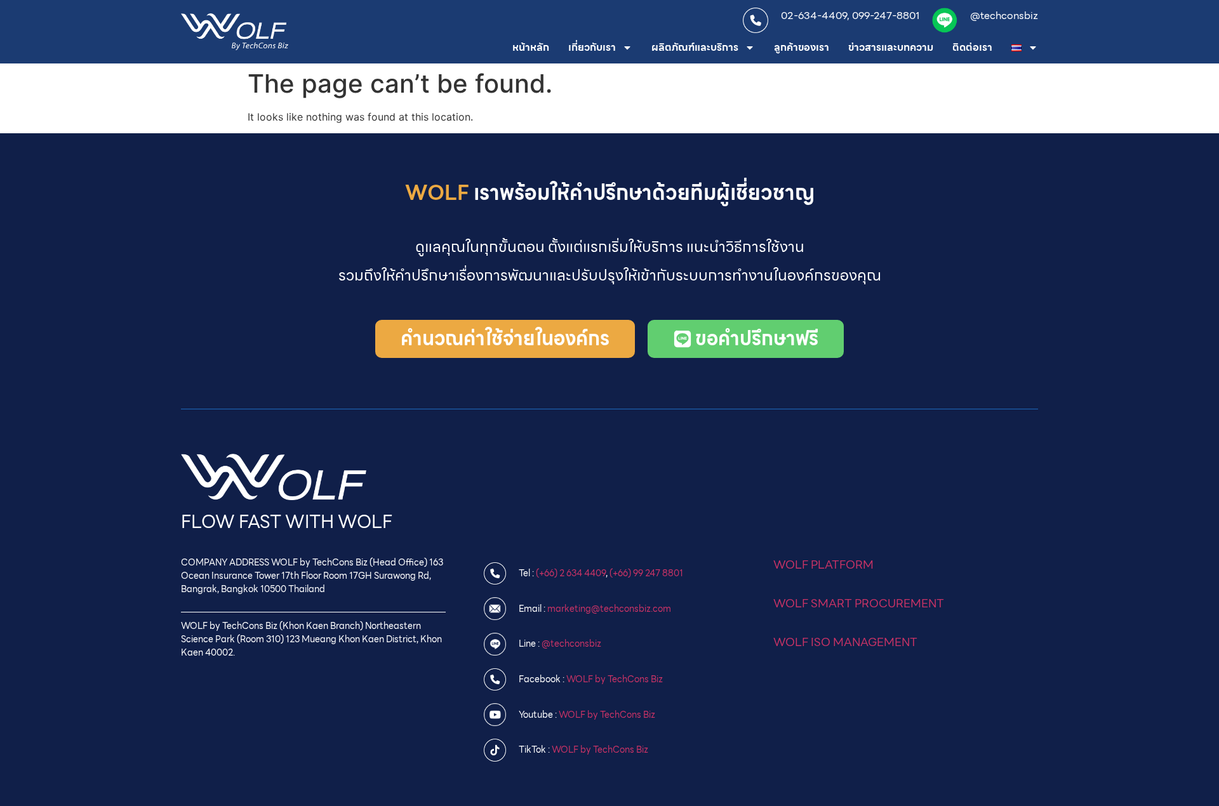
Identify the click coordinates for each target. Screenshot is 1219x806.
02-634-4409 (814, 15)
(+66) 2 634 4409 (571, 573)
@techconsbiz (1004, 15)
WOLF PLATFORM (823, 564)
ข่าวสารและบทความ (890, 47)
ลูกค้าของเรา (801, 47)
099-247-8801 (885, 15)
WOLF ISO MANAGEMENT (845, 642)
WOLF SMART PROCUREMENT (858, 603)
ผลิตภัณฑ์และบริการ (694, 47)
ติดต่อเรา (972, 47)
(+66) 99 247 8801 (646, 573)
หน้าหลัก (530, 47)
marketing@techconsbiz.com (609, 609)
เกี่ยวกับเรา (592, 47)
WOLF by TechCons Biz (614, 679)
